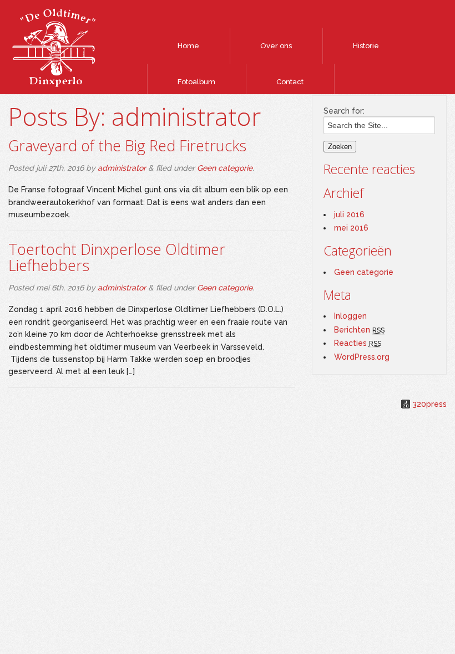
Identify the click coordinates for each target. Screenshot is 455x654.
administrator (122, 168)
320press (429, 404)
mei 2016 (351, 227)
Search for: (344, 111)
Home (188, 46)
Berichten (359, 329)
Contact (290, 82)
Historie (366, 46)
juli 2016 (349, 214)
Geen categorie (224, 168)
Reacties (357, 343)
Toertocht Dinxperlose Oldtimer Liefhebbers (116, 257)
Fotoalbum (196, 82)
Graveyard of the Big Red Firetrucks (127, 145)
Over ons (276, 46)
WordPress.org (362, 356)
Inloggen (350, 315)
